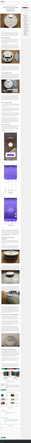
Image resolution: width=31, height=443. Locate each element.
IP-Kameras (16, 402)
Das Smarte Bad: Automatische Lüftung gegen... (7, 399)
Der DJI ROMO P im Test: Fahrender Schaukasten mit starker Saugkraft (26, 20)
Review (17, 402)
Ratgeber (6, 398)
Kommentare (16, 12)
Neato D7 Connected (3, 248)
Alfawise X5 (5, 267)
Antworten (5, 414)
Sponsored (7, 394)
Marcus (13, 12)
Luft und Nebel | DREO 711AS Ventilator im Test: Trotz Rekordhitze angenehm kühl (25, 23)
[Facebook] (23, 7)
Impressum (30, 441)
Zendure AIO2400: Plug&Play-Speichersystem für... (7, 395)
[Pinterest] (26, 7)
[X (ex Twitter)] (24, 7)
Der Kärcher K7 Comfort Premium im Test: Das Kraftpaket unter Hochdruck (26, 27)
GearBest (14, 32)
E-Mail (8, 433)
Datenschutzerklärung (26, 441)
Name (2, 433)
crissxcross (17, 404)
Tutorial (17, 398)
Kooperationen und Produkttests (21, 441)
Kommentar (2, 427)
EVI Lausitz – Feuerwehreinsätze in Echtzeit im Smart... (7, 403)
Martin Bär (17, 400)
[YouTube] (27, 7)
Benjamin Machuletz (6, 417)
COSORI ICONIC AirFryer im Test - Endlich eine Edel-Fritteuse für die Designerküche (25, 33)
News (5, 394)
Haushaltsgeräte (16, 394)
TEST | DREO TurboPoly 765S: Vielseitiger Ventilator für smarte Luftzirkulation (26, 16)
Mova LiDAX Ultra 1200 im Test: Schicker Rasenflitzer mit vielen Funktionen (26, 30)
